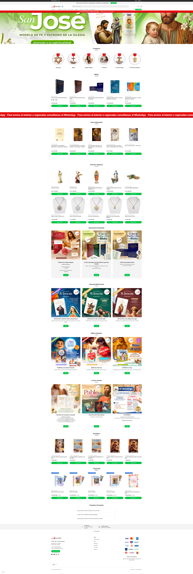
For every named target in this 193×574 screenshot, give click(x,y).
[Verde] (56, 99)
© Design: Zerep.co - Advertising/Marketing (136, 569)
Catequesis (104, 67)
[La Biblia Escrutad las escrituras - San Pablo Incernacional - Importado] (115, 86)
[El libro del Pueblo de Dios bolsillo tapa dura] (59, 86)
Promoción (65, 9)
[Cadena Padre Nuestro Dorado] (96, 205)
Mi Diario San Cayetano (111, 491)
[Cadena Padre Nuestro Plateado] (78, 205)
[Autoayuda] (58, 59)
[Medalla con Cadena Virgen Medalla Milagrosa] (115, 205)
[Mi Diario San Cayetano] (115, 480)
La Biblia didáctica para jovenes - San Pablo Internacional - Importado (133, 98)
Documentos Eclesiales (135, 67)
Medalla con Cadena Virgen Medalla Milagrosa (113, 217)
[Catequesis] (104, 59)
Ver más (58, 0)
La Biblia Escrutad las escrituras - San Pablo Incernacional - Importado (114, 98)
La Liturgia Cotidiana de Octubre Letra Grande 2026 (133, 457)
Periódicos (77, 9)
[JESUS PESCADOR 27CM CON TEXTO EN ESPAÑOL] (115, 176)
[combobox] (100, 6)
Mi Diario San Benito (91, 491)
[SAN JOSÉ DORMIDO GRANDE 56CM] (133, 176)
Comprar (65, 373)
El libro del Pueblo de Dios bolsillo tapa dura (59, 97)
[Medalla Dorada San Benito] (133, 205)
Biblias (72, 9)
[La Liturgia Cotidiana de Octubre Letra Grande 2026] (133, 445)
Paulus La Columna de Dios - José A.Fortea (133, 145)
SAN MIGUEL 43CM (73, 187)
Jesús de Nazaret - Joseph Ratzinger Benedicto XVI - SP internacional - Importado (59, 146)
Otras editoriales (92, 9)
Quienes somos (96, 539)
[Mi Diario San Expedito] (78, 480)
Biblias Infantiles (89, 67)
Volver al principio (96, 531)
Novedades (60, 9)
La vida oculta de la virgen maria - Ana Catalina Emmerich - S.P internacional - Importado (95, 146)
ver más (96, 285)
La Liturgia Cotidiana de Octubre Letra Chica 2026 (114, 457)
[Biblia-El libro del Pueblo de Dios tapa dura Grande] (78, 86)
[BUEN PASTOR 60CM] (59, 176)
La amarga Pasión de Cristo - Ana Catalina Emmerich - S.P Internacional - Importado (77, 146)
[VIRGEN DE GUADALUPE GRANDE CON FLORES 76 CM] (96, 176)
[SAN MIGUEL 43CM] (78, 176)
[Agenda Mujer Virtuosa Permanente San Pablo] (133, 480)
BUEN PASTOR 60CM (55, 187)
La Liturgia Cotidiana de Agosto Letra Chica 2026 (59, 457)
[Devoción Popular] (119, 59)
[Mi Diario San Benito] (96, 480)
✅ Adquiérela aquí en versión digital (107, 11)
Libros (69, 9)
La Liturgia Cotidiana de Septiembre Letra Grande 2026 (95, 457)
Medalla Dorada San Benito (130, 216)
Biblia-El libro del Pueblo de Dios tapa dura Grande (77, 98)
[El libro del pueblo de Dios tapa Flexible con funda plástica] (96, 86)
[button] (141, 6)
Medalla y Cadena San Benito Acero (57, 216)
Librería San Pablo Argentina (57, 569)
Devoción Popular (119, 67)
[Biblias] (73, 59)
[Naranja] (55, 99)
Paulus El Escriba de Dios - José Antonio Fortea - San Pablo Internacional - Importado (115, 146)
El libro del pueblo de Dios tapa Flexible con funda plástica (96, 98)
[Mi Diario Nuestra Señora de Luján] (59, 480)
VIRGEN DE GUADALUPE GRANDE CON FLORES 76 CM (95, 188)
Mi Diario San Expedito (74, 491)
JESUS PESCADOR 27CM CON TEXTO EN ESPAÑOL (114, 188)
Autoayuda (58, 67)
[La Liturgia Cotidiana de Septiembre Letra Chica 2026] (78, 445)
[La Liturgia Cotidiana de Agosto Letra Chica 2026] (59, 445)
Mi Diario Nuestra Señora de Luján (57, 491)
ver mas (96, 334)
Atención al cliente (56, 551)
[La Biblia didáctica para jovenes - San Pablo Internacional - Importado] (133, 86)
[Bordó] (53, 99)
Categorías (53, 9)
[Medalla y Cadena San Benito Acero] (59, 205)
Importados (82, 9)
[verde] (127, 101)
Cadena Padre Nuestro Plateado (75, 216)
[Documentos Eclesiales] (135, 59)
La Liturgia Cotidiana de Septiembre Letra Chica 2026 (77, 457)
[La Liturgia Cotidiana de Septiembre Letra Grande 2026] (96, 445)
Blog (136, 0)
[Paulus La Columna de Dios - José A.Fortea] (133, 134)
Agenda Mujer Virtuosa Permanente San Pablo (132, 492)
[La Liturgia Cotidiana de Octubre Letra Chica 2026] (115, 445)
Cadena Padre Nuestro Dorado (93, 216)
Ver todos (96, 123)
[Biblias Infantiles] (89, 59)
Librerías (86, 9)
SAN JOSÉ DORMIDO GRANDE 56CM (131, 187)
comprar (127, 426)
